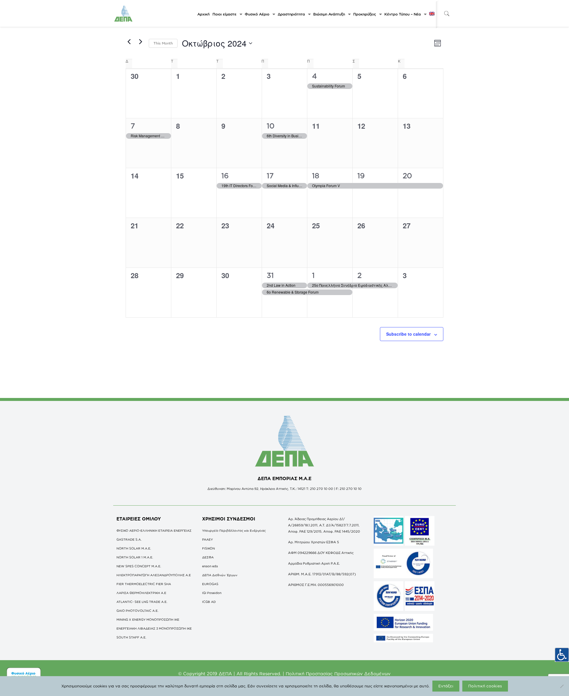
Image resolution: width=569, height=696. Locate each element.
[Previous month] (129, 41)
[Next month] (140, 41)
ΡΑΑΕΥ (207, 539)
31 (270, 275)
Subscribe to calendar (408, 334)
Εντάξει (445, 686)
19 (361, 175)
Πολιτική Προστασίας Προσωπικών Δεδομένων (338, 673)
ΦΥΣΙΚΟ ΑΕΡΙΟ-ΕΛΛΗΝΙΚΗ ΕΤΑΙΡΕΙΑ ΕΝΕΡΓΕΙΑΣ (153, 530)
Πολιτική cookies (485, 686)
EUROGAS (210, 584)
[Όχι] (562, 686)
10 (270, 126)
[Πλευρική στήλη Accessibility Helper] (562, 655)
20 (407, 175)
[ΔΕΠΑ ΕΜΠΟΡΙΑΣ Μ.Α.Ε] (123, 13)
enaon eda (210, 566)
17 (270, 175)
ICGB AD (209, 601)
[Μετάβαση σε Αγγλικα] (432, 14)
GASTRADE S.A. (129, 539)
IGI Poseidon (211, 593)
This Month (163, 43)
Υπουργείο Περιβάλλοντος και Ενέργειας (234, 530)
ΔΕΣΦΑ (208, 557)
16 (225, 175)
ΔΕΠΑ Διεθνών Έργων (219, 575)
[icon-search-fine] (446, 13)
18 (315, 175)
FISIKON (208, 548)
